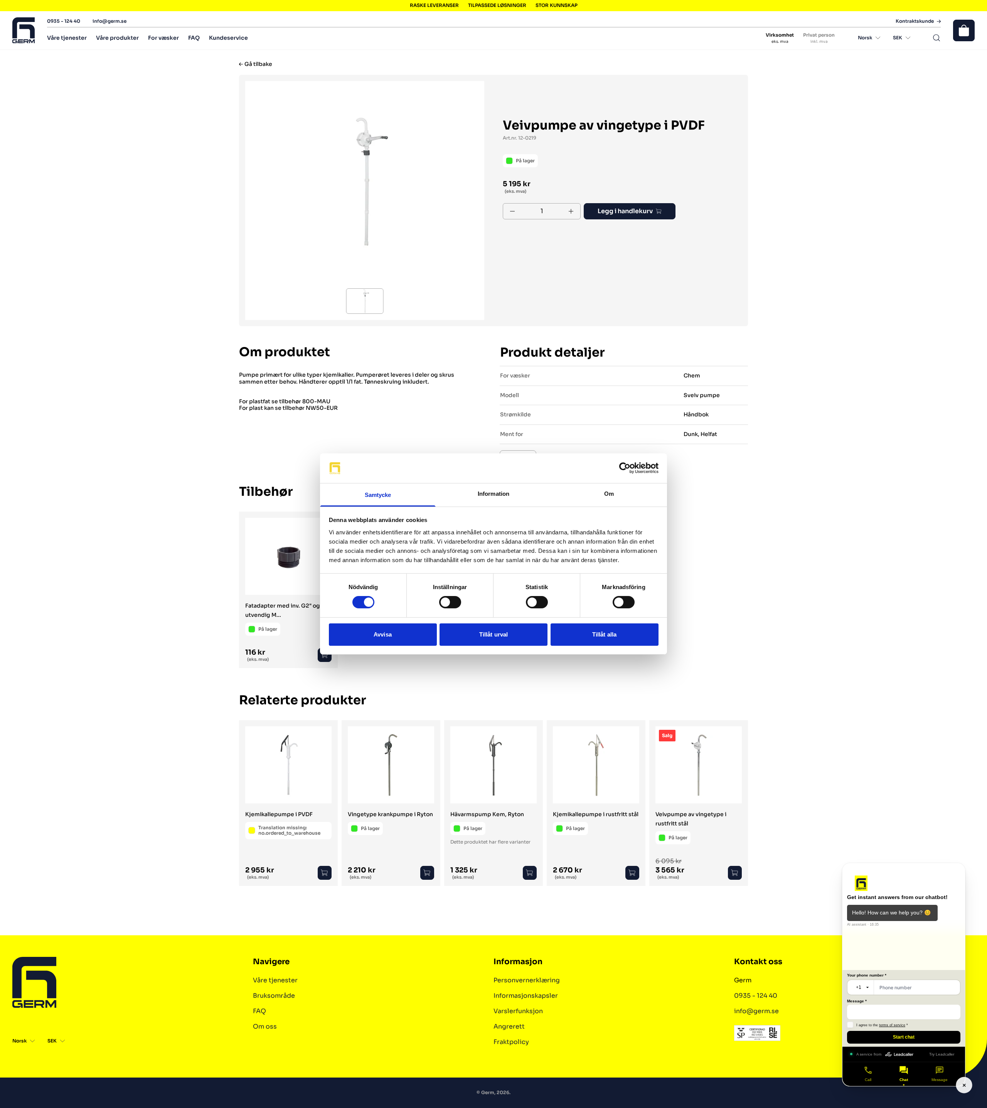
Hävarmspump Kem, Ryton (487, 814)
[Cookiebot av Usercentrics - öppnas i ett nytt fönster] (625, 468)
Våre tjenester (67, 37)
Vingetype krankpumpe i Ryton (390, 814)
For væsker (163, 37)
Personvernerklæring (527, 980)
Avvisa (383, 634)
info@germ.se (109, 21)
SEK (897, 37)
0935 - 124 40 (63, 21)
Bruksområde (274, 996)
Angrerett (509, 1026)
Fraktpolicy (511, 1042)
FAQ (194, 37)
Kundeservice (228, 37)
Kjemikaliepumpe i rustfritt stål (595, 814)
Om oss (265, 1026)
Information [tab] (493, 493)
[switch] (450, 602)
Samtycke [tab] (378, 495)
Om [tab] (609, 493)
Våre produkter (117, 37)
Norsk (865, 37)
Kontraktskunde (915, 21)
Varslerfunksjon (518, 1011)
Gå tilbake (258, 64)
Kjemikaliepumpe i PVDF (279, 814)
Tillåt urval (493, 634)
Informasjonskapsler (526, 996)
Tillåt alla (604, 634)
